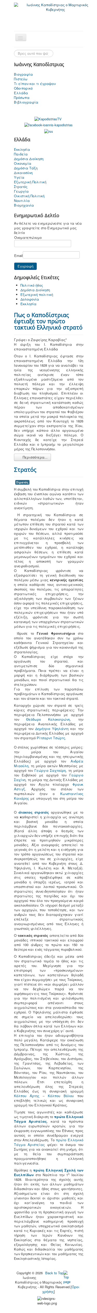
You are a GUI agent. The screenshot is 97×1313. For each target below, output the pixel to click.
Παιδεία (21, 154)
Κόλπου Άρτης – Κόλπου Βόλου (44, 1095)
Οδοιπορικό (23, 88)
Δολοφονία (29, 299)
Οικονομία (22, 163)
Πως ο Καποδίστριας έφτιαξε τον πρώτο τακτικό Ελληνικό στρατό (48, 321)
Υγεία (19, 177)
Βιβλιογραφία (26, 102)
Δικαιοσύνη (23, 172)
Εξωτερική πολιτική (36, 294)
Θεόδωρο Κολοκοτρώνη (48, 719)
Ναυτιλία (22, 200)
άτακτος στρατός (33, 812)
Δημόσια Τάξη (26, 168)
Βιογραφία (23, 74)
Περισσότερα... (35, 457)
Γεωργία (21, 191)
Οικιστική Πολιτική (29, 196)
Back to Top (54, 1272)
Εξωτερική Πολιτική (30, 182)
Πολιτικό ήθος (31, 285)
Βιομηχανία (24, 205)
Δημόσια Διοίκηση (28, 158)
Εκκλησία (22, 149)
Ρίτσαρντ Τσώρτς (51, 737)
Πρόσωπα (21, 97)
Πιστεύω (20, 79)
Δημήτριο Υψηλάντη (52, 728)
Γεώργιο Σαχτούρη (50, 770)
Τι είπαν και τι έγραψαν (35, 83)
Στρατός (20, 186)
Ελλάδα (21, 93)
